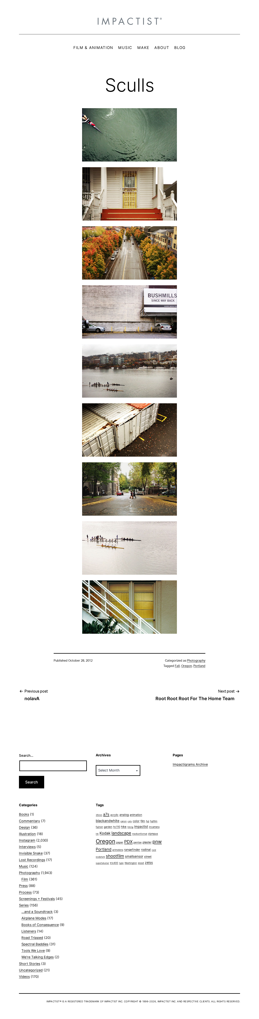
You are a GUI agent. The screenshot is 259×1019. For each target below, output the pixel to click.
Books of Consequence (40, 925)
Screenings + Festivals (37, 899)
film (142, 821)
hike (123, 826)
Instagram (27, 840)
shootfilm (115, 856)
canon (123, 821)
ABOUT (161, 47)
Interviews (27, 847)
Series (24, 905)
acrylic (114, 814)
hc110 (116, 826)
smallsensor (134, 856)
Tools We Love (33, 951)
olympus (153, 833)
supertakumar (102, 863)
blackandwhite (107, 821)
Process (25, 892)
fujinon (99, 826)
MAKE (143, 47)
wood (141, 862)
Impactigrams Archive (190, 764)
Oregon (186, 666)
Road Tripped (32, 938)
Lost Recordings (32, 860)
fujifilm (153, 821)
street (147, 856)
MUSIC (125, 47)
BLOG (180, 47)
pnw (157, 841)
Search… (26, 755)
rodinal (146, 849)
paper (119, 842)
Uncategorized (31, 970)
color (136, 821)
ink (97, 833)
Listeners (28, 931)
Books (24, 814)
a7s (106, 814)
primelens (117, 849)
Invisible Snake (31, 853)
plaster (147, 842)
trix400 (114, 862)
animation (136, 814)
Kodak (105, 833)
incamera (154, 826)
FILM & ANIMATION (93, 47)
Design (24, 827)
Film (24, 879)
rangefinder (132, 849)
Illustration (27, 834)
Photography (196, 660)
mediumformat (139, 833)
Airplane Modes (33, 918)
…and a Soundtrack (37, 912)
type (121, 863)
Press (23, 886)
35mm (99, 815)
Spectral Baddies (34, 944)
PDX (128, 841)
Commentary (29, 821)
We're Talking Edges (37, 957)
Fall (177, 666)
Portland (199, 666)
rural (154, 850)
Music (23, 866)
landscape (121, 833)
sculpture (100, 856)
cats (130, 821)
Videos (24, 977)
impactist (141, 826)
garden (108, 826)
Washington (131, 863)
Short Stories (29, 964)
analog (124, 814)
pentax (137, 842)
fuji (147, 821)
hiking (130, 827)
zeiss (149, 863)
